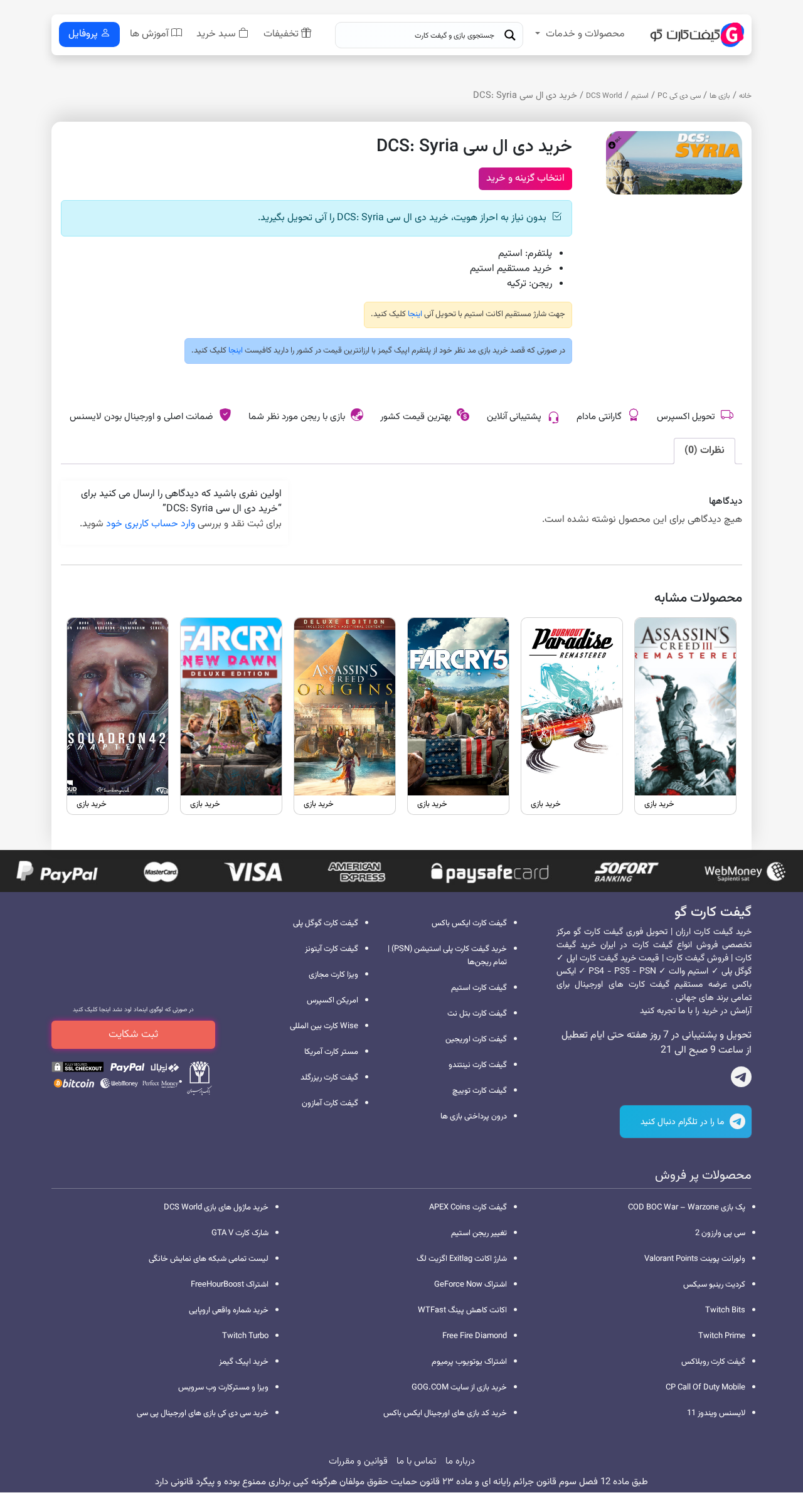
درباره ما (460, 1461)
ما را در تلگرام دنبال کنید (683, 1122)
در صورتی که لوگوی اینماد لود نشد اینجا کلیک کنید (133, 1009)
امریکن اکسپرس (332, 1000)
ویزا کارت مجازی (333, 975)
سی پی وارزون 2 (720, 1233)
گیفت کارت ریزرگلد (329, 1077)
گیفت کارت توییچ (479, 1091)
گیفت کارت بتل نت (477, 1013)
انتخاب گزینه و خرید (525, 178)
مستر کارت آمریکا (331, 1052)
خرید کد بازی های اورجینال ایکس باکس (445, 1413)
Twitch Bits (725, 1310)
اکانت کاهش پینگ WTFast (462, 1310)
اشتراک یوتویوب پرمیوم (469, 1362)
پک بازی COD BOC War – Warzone (686, 1207)
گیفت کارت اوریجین (476, 1039)
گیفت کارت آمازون (330, 1103)
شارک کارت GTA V (240, 1233)
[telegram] (741, 1079)
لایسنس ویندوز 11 (716, 1413)
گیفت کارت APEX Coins (468, 1207)
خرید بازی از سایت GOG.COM (459, 1387)
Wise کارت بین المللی (324, 1026)
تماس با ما (416, 1461)
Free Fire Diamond (474, 1336)
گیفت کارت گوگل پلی (325, 923)
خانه (745, 96)
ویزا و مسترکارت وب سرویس (223, 1387)
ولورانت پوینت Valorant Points (694, 1259)
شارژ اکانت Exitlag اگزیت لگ (462, 1259)
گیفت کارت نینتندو (478, 1065)
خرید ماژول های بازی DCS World (216, 1207)
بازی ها (720, 96)
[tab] (704, 451)
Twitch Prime (721, 1336)
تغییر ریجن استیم (479, 1233)
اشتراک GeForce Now (470, 1284)
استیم (640, 96)
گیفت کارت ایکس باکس (469, 923)
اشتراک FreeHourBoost (230, 1284)
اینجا (414, 314)
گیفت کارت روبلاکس (713, 1362)
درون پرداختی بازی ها (473, 1116)
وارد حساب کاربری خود (150, 524)
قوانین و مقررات (358, 1461)
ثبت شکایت (133, 1034)
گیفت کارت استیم (479, 988)
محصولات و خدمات (585, 34)
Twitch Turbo (245, 1336)
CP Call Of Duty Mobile (705, 1387)
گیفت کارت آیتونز (331, 949)
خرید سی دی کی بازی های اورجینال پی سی (203, 1413)
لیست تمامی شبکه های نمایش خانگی (209, 1259)
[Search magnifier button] (510, 35)
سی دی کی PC (679, 96)
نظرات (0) (704, 451)
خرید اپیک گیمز (244, 1362)
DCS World (604, 96)
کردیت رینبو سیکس (714, 1284)
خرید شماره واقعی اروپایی (229, 1310)
